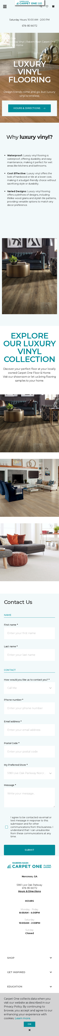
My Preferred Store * (15, 765)
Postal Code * (11, 743)
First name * (11, 625)
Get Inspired (16, 972)
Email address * (12, 721)
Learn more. (23, 1018)
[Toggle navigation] (5, 6)
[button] (41, 6)
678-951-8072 (29, 25)
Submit (29, 849)
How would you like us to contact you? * (26, 680)
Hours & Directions (26, 108)
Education (14, 986)
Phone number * (13, 700)
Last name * (11, 646)
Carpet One (9, 38)
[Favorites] (47, 6)
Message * (10, 785)
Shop (10, 957)
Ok (29, 1024)
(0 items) (53, 6)
